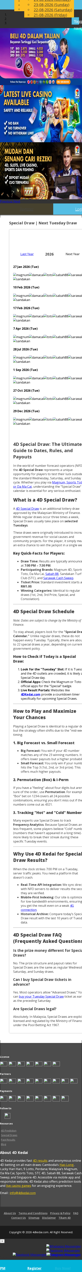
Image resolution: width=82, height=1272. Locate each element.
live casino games (18, 1186)
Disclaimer (49, 1218)
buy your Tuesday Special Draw (41, 996)
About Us (10, 1213)
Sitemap (33, 1218)
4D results (40, 1160)
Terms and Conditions (32, 1213)
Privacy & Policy (60, 1213)
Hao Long (66, 1165)
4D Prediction (8, 1130)
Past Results (8, 1139)
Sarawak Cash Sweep (58, 578)
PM (2, 1268)
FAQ (75, 1213)
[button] (6, 201)
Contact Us (18, 1218)
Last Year (27, 254)
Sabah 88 (52, 574)
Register (27, 209)
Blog (3, 1144)
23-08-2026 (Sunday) (51, 4)
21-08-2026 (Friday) (50, 14)
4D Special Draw (27, 509)
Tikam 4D (65, 1218)
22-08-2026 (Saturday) (53, 9)
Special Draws (9, 1135)
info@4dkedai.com (23, 1193)
